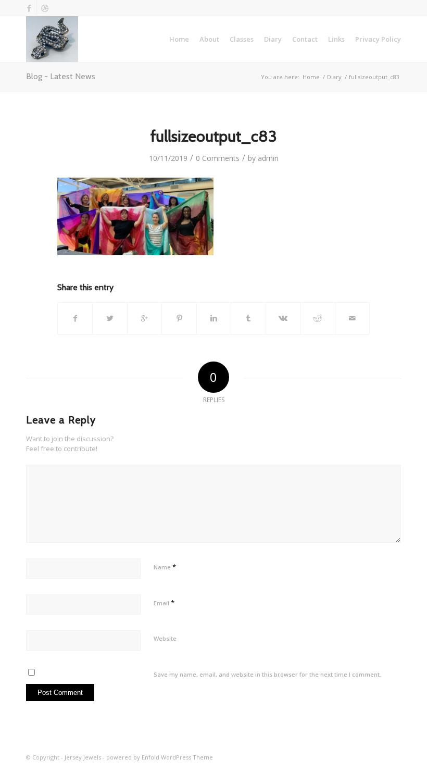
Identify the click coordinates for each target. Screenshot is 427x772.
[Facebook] (28, 8)
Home (311, 77)
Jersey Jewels (83, 757)
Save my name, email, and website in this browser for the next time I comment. (267, 674)
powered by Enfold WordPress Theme (159, 757)
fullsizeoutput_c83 (213, 136)
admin (268, 158)
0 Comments (218, 158)
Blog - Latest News (60, 76)
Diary (334, 77)
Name (165, 566)
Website (165, 638)
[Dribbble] (45, 8)
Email (164, 602)
